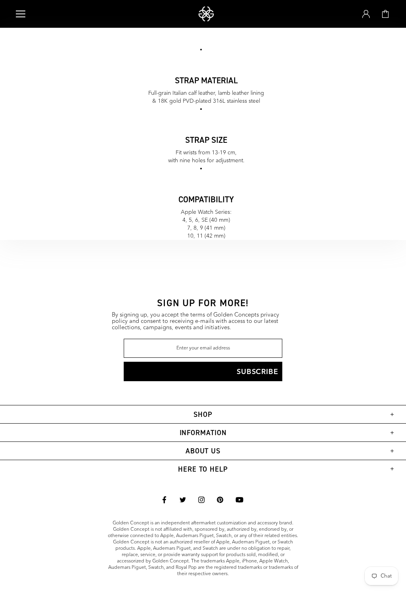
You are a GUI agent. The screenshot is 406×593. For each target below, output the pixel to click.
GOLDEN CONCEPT (206, 13)
